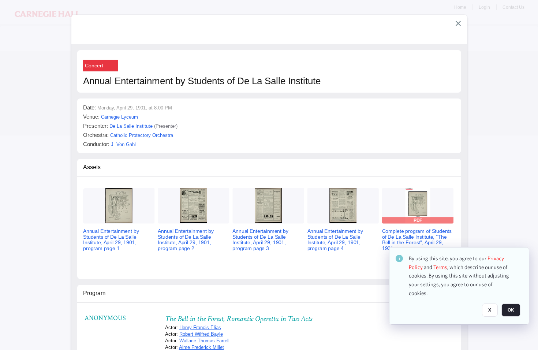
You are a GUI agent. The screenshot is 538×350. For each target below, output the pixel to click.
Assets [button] (92, 167)
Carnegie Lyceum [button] (119, 117)
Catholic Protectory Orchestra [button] (141, 135)
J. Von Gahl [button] (123, 144)
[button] (458, 23)
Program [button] (94, 293)
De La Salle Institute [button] (131, 126)
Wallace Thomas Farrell (204, 340)
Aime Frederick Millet (201, 347)
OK (511, 310)
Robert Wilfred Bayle (201, 334)
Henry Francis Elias (200, 327)
